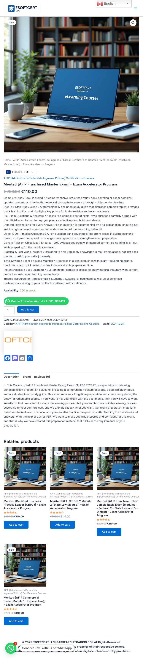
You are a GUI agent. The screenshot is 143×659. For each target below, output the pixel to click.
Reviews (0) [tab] (42, 376)
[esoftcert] (18, 343)
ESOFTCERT (118, 323)
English (109, 3)
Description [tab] (11, 376)
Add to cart (28, 309)
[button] (133, 22)
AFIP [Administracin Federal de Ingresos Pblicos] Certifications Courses (55, 159)
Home (7, 159)
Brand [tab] (27, 376)
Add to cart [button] (16, 524)
